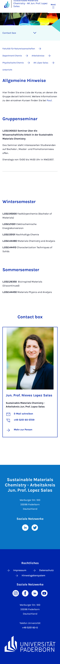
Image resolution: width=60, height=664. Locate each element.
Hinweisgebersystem (33, 575)
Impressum (19, 570)
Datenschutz (46, 570)
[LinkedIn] (25, 527)
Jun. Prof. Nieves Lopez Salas (29, 395)
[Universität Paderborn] (30, 644)
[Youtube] (44, 593)
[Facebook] (25, 593)
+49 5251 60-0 (30, 627)
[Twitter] (35, 527)
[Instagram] (15, 593)
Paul (49, 100)
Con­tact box (9, 32)
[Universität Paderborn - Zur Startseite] (6, 4)
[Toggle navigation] (35, 33)
